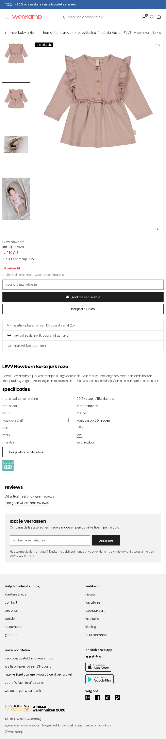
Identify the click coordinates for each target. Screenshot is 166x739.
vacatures (92, 602)
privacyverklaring (96, 551)
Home (47, 33)
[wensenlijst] (152, 17)
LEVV (79, 435)
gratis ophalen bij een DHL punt (28, 666)
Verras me (106, 540)
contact (11, 602)
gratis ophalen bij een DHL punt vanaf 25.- (44, 325)
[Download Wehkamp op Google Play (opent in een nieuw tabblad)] (99, 683)
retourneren (13, 627)
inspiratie (92, 619)
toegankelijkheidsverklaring (62, 725)
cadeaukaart (95, 610)
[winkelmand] (158, 17)
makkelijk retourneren (30, 345)
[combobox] (99, 17)
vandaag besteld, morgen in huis (29, 658)
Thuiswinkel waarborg (25, 719)
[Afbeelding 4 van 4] (16, 199)
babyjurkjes (109, 33)
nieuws (90, 594)
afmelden (147, 551)
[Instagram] (87, 697)
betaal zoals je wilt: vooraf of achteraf (42, 335)
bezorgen (12, 610)
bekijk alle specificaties (26, 452)
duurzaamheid (96, 635)
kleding (90, 627)
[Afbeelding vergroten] (98, 137)
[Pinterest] (117, 697)
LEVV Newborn (13, 242)
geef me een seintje (85, 297)
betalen (10, 619)
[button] (68, 420)
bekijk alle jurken (83, 309)
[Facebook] (97, 697)
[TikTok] (107, 697)
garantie (11, 635)
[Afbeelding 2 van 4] (16, 107)
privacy (90, 725)
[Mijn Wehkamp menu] (145, 17)
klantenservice (16, 594)
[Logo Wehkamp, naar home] (26, 17)
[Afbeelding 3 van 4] (16, 153)
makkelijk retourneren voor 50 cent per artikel (38, 674)
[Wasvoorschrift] (68, 420)
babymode (64, 33)
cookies (105, 725)
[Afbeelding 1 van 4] (16, 61)
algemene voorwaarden (22, 725)
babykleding (87, 33)
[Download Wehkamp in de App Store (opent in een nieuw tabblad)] (99, 670)
